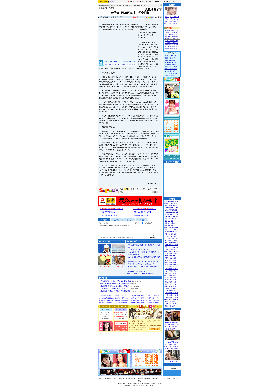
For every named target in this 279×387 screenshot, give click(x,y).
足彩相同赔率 (169, 249)
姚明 (172, 64)
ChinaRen (158, 2)
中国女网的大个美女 (105, 255)
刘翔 (172, 66)
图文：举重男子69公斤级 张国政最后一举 (142, 274)
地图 (144, 189)
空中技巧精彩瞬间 (118, 255)
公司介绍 (163, 379)
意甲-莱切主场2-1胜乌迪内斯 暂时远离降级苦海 (144, 257)
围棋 (175, 236)
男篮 (172, 234)
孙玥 (166, 23)
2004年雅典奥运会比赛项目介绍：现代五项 (143, 252)
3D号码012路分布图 (171, 288)
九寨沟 (166, 75)
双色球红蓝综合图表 (170, 260)
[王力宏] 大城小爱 (104, 316)
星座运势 (117, 326)
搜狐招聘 (121, 379)
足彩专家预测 (169, 247)
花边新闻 (117, 328)
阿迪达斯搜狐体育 (104, 6)
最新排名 (175, 210)
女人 (150, 2)
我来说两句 (136, 17)
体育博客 (172, 5)
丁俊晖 (175, 240)
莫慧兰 (167, 17)
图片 (138, 189)
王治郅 (176, 64)
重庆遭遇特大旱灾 (170, 60)
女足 (169, 221)
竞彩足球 (175, 251)
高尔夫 (171, 236)
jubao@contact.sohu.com (146, 385)
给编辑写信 (173, 368)
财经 (138, 2)
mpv (166, 71)
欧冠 (166, 223)
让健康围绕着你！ (174, 21)
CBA (172, 229)
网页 (127, 189)
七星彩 (173, 301)
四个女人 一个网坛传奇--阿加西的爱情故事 (114, 283)
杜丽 (166, 21)
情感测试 (117, 330)
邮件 (163, 2)
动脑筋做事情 (174, 19)
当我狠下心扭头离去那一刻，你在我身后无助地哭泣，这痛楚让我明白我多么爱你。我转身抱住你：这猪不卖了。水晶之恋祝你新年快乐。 (145, 324)
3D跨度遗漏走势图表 (171, 290)
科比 (176, 62)
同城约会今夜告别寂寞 (120, 316)
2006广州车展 (174, 73)
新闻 (127, 2)
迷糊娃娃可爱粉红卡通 (172, 156)
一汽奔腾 (167, 73)
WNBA (175, 229)
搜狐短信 (104, 306)
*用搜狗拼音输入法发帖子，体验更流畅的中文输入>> (114, 225)
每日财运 (124, 326)
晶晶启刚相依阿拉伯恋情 (172, 322)
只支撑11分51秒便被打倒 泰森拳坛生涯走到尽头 (144, 266)
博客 (167, 2)
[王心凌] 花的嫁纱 (104, 318)
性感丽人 (123, 306)
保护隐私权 (147, 379)
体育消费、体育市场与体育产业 (139, 250)
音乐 (132, 189)
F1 (178, 62)
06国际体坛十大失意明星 (172, 324)
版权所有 (158, 383)
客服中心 (134, 379)
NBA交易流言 (174, 232)
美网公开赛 (168, 66)
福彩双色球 (168, 304)
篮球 (175, 66)
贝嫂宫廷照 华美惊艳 (172, 361)
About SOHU (155, 379)
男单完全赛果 (169, 203)
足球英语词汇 (132, 254)
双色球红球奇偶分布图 (171, 269)
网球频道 (130, 6)
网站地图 (169, 379)
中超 (174, 219)
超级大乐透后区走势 (170, 277)
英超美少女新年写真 (170, 344)
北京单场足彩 (169, 251)
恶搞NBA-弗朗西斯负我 (171, 348)
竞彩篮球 (172, 306)
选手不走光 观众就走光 (136, 271)
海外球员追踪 (171, 223)
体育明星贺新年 (174, 17)
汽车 (143, 2)
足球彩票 (170, 240)
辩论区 (142, 220)
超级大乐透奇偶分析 (170, 280)
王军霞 (167, 19)
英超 (166, 225)
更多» (156, 189)
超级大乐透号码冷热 (170, 273)
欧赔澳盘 (175, 247)
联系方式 (140, 379)
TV (153, 2)
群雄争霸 (111, 8)
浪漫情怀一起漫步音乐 (120, 314)
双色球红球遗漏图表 (170, 262)
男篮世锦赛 (168, 64)
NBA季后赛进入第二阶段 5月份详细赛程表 (142, 262)
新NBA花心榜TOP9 (172, 342)
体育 (131, 2)
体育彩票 (174, 69)
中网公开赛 (168, 69)
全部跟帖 (116, 220)
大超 (169, 234)
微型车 (175, 71)
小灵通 (114, 306)
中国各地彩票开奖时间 (171, 253)
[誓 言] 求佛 (103, 314)
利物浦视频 (175, 227)
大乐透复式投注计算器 (171, 295)
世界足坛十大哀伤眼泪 (171, 346)
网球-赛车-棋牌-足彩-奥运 (118, 6)
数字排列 (167, 306)
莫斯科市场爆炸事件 (170, 58)
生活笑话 (124, 330)
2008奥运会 (168, 62)
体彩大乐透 (168, 301)
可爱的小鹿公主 (118, 267)
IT (140, 2)
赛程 (171, 210)
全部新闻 (175, 379)
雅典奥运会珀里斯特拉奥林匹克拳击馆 (141, 264)
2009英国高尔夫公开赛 (171, 214)
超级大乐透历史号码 (170, 271)
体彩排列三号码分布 (170, 284)
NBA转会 (167, 232)
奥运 (166, 240)
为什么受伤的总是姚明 (104, 267)
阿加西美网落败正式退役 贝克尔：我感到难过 (115, 286)
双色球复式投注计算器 (171, 293)
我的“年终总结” (173, 23)
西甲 (169, 225)
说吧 (149, 189)
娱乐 (134, 2)
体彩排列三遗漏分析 (170, 286)
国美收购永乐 (173, 75)
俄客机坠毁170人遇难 (171, 56)
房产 (147, 2)
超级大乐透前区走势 (170, 275)
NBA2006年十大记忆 (171, 327)
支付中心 (115, 379)
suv (168, 71)
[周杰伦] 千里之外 (104, 312)
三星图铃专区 (106, 309)
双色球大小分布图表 (170, 258)
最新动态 (136, 6)
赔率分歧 (175, 249)
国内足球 (167, 219)
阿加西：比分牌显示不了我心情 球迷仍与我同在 (116, 291)
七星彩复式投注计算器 (171, 297)
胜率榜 (175, 203)
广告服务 (127, 379)
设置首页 (101, 379)
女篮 (175, 234)
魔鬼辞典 (124, 328)
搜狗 (174, 2)
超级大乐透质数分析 (170, 282)
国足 (171, 219)
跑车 (171, 71)
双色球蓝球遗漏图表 (170, 264)
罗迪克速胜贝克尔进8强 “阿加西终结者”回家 (115, 288)
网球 (168, 236)
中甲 (166, 221)
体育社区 (172, 309)
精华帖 (129, 220)
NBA (173, 62)
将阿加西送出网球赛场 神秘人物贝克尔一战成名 (116, 281)
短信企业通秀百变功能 (120, 312)
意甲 (175, 225)
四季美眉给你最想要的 (172, 158)
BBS (170, 2)
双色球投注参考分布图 (171, 266)
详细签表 (167, 210)
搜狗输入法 (108, 379)
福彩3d (174, 304)
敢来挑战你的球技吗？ (120, 318)
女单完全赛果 (169, 205)
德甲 (172, 225)
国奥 (172, 221)
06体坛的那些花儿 (170, 329)
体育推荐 (172, 199)
